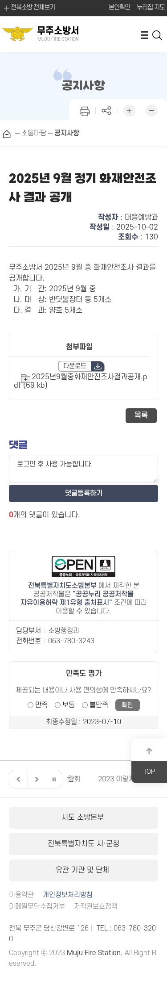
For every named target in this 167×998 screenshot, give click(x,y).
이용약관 (21, 895)
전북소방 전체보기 (33, 7)
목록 (141, 415)
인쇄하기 (84, 109)
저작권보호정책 (96, 906)
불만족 (99, 705)
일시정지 (54, 779)
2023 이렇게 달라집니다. (110, 779)
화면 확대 (129, 109)
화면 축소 (151, 109)
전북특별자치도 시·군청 (83, 844)
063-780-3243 (71, 641)
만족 (41, 705)
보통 (68, 705)
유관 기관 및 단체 (83, 870)
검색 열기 (158, 34)
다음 (36, 779)
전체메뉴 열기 (144, 34)
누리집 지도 (151, 7)
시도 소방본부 (83, 817)
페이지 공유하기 (107, 109)
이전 (17, 779)
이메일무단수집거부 (37, 906)
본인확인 (119, 7)
